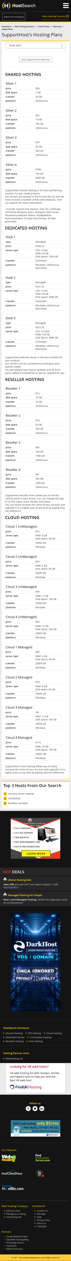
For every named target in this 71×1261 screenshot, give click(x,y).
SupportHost (7, 29)
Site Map (41, 1214)
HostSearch (6, 26)
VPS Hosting (34, 1033)
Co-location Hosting (40, 1037)
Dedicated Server (15, 1037)
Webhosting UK (14, 1058)
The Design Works (15, 1242)
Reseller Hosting (15, 1041)
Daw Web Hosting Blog (17, 1239)
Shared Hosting (14, 1033)
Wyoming (57, 26)
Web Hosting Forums (53, 16)
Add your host (13, 1210)
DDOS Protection (14, 1249)
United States (43, 26)
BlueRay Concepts (18, 803)
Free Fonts (11, 1245)
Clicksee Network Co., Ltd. (33, 1258)
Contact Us (42, 1210)
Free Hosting (36, 1041)
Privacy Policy (43, 1220)
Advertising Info (14, 1217)
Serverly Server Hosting (21, 793)
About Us (41, 1223)
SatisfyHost (14, 798)
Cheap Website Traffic (17, 1236)
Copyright (42, 1226)
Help (39, 1217)
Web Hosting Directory (24, 26)
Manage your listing (16, 1214)
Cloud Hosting (54, 1033)
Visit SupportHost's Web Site (35, 59)
